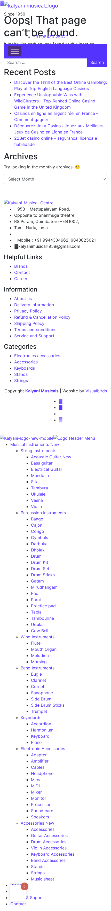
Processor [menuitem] (41, 804)
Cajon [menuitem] (36, 525)
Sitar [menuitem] (35, 481)
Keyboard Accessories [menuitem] (52, 854)
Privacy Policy (28, 310)
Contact (22, 272)
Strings (21, 380)
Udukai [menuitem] (38, 624)
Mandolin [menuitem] (40, 475)
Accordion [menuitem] (41, 723)
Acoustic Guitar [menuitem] (51, 456)
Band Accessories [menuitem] (48, 860)
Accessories (26, 361)
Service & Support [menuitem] (28, 897)
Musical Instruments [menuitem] (34, 444)
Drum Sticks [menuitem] (43, 574)
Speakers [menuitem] (40, 816)
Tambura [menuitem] (39, 487)
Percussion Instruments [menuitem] (43, 512)
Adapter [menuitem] (39, 754)
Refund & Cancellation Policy (42, 317)
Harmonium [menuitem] (42, 730)
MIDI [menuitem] (35, 785)
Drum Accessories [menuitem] (48, 841)
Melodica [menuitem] (40, 655)
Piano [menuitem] (36, 742)
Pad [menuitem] (34, 593)
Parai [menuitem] (36, 599)
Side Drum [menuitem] (41, 698)
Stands (21, 374)
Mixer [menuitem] (36, 792)
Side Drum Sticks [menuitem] (48, 705)
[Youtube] (61, 419)
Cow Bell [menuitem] (39, 630)
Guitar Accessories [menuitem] (49, 835)
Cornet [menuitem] (37, 686)
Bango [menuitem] (37, 518)
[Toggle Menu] (15, 51)
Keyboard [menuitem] (40, 736)
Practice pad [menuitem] (43, 605)
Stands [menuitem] (37, 866)
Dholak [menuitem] (38, 549)
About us (23, 298)
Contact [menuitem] (18, 903)
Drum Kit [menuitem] (39, 562)
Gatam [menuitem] (37, 581)
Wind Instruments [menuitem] (37, 636)
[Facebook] (61, 401)
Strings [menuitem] (38, 872)
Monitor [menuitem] (38, 798)
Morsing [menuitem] (39, 661)
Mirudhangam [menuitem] (44, 587)
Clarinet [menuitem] (38, 680)
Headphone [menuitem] (42, 773)
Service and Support (34, 335)
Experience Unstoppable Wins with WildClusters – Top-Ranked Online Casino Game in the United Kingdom (54, 101)
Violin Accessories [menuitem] (49, 847)
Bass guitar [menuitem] (42, 463)
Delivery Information (34, 304)
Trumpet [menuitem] (39, 711)
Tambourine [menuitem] (42, 618)
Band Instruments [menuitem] (37, 667)
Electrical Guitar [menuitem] (46, 469)
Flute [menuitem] (36, 643)
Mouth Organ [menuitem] (44, 649)
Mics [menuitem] (35, 779)
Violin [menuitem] (36, 506)
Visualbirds (96, 390)
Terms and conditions (35, 329)
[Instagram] (61, 407)
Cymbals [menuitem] (39, 537)
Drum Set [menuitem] (40, 568)
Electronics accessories (37, 355)
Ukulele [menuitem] (38, 494)
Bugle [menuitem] (36, 674)
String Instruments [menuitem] (38, 450)
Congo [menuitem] (37, 531)
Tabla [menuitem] (36, 612)
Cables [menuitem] (37, 767)
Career (20, 278)
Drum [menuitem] (36, 556)
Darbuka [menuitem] (39, 543)
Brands (21, 266)
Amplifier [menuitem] (40, 761)
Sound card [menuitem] (42, 810)
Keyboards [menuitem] (31, 717)
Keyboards (24, 368)
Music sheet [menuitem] (42, 879)
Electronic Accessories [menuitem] (43, 748)
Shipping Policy (29, 323)
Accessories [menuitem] (37, 823)
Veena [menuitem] (37, 500)
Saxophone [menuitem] (42, 692)
